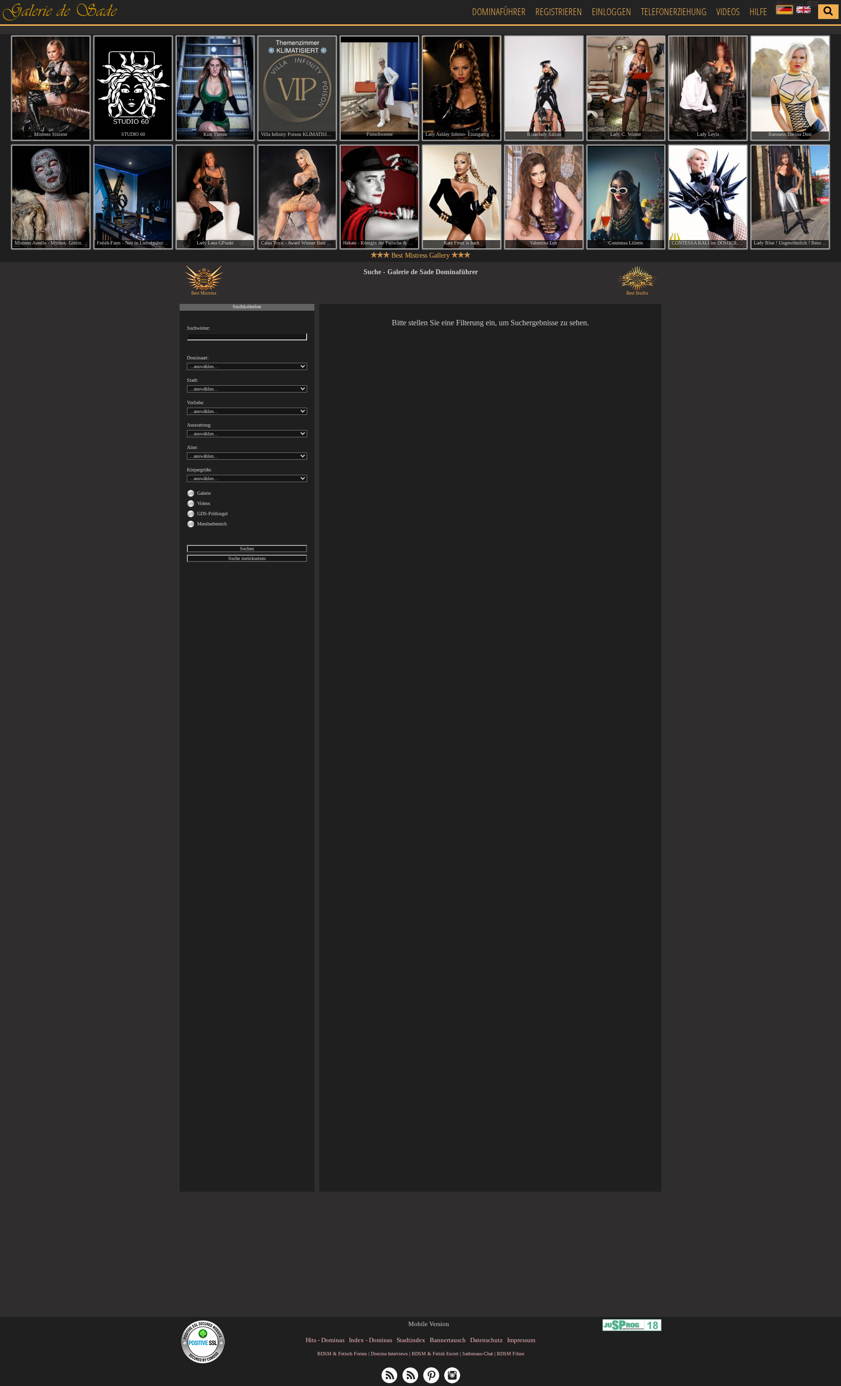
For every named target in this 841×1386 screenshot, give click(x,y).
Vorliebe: (195, 402)
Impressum (521, 1340)
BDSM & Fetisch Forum (342, 1353)
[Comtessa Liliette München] (626, 197)
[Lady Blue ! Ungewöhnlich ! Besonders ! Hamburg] (790, 197)
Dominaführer (499, 11)
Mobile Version (428, 1324)
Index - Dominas (370, 1340)
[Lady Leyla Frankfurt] (708, 88)
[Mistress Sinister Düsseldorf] (51, 88)
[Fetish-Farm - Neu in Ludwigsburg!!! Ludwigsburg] (133, 197)
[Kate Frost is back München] (461, 197)
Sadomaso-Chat (477, 1353)
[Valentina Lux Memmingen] (544, 197)
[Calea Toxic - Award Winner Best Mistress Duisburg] (297, 197)
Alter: (192, 447)
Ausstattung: (199, 425)
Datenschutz (486, 1340)
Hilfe (758, 11)
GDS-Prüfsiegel (212, 513)
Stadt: (193, 380)
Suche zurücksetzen (247, 558)
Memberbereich (212, 523)
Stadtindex (411, 1340)
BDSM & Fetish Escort (435, 1353)
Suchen (247, 548)
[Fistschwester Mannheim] (379, 88)
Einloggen (611, 11)
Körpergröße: (199, 469)
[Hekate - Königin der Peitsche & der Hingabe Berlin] (379, 197)
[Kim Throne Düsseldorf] (215, 88)
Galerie (204, 493)
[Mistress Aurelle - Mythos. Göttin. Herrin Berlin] (51, 197)
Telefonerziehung (674, 11)
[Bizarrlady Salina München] (544, 88)
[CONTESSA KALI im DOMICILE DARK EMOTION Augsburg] (708, 197)
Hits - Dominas (325, 1340)
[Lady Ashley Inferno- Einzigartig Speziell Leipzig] (461, 88)
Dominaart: (198, 357)
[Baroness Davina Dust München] (790, 88)
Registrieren (558, 11)
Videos (728, 11)
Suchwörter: (198, 328)
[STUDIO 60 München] (133, 88)
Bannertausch (448, 1340)
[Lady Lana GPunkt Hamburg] (215, 197)
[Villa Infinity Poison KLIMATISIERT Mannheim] (297, 88)
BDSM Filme (510, 1353)
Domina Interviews (389, 1353)
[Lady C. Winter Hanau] (626, 88)
